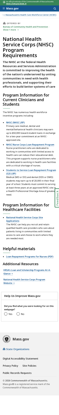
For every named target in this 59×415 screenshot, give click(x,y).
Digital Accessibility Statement (20, 358)
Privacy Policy (10, 365)
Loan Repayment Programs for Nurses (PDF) (29, 256)
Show (9, 29)
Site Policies (29, 365)
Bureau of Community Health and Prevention (25, 26)
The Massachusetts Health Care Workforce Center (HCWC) (28, 15)
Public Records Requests (17, 373)
